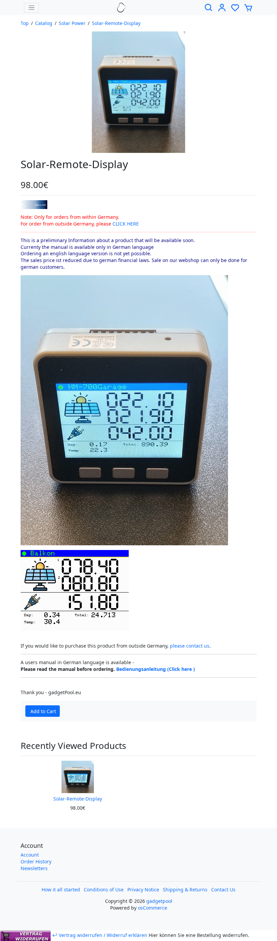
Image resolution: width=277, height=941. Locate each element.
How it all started (61, 889)
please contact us (189, 646)
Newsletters (34, 868)
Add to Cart (43, 711)
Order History (36, 861)
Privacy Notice (143, 889)
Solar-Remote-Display (116, 23)
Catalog (43, 23)
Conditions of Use (104, 889)
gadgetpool (159, 901)
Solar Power (72, 23)
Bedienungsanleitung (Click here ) (155, 669)
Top (25, 23)
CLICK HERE (125, 223)
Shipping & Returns (185, 889)
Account (30, 855)
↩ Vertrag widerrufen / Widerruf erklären (100, 935)
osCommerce (152, 908)
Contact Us (223, 889)
